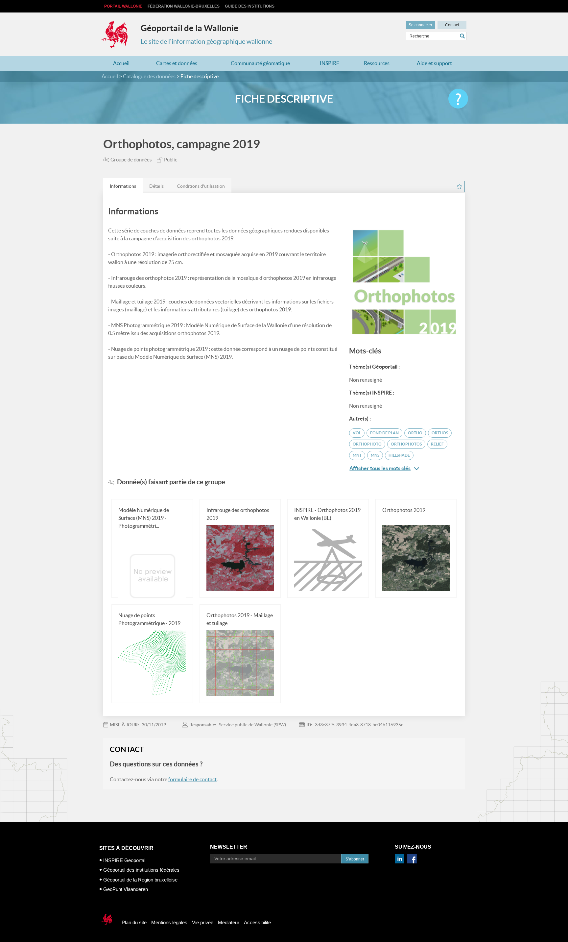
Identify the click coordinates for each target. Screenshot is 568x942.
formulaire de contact (192, 779)
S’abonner (354, 859)
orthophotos (406, 444)
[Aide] (458, 99)
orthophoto (367, 444)
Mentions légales (169, 922)
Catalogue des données (149, 76)
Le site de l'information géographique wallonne (206, 41)
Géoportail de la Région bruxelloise (140, 879)
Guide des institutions (249, 6)
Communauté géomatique (260, 63)
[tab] (123, 185)
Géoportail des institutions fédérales (141, 870)
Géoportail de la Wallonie (189, 28)
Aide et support (434, 63)
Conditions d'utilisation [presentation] (201, 186)
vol (357, 433)
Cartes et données (176, 63)
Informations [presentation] (123, 186)
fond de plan (384, 433)
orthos (440, 433)
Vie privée (202, 922)
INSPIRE (329, 63)
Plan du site (134, 922)
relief (437, 444)
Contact (452, 25)
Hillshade (399, 455)
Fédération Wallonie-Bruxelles (184, 6)
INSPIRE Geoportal (124, 860)
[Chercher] (463, 36)
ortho (415, 433)
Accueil (121, 63)
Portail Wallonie (123, 6)
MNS (375, 455)
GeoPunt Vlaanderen (125, 889)
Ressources (377, 63)
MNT (357, 455)
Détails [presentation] (156, 186)
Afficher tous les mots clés (380, 468)
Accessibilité (257, 922)
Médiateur (228, 922)
